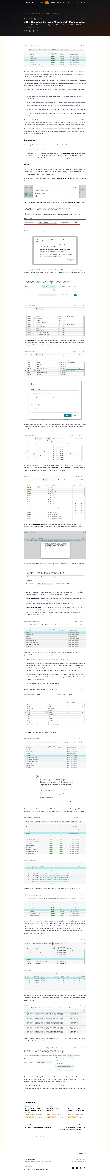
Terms (25, 1167)
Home (41, 2)
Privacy (30, 1167)
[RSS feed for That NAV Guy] (81, 2)
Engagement (60, 2)
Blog (47, 2)
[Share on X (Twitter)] (29, 31)
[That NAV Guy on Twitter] (80, 1168)
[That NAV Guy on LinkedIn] (73, 1168)
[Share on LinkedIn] (33, 31)
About (68, 2)
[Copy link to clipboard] (37, 31)
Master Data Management (31, 74)
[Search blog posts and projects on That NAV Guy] (77, 2)
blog (29, 13)
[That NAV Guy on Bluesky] (77, 1168)
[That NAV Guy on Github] (84, 1168)
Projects (53, 2)
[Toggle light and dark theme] (84, 2)
